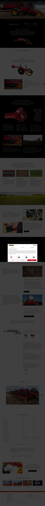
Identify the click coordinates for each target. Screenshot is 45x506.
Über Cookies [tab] (32, 247)
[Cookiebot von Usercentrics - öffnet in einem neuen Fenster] (34, 245)
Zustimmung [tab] (12, 247)
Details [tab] (22, 247)
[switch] (19, 258)
